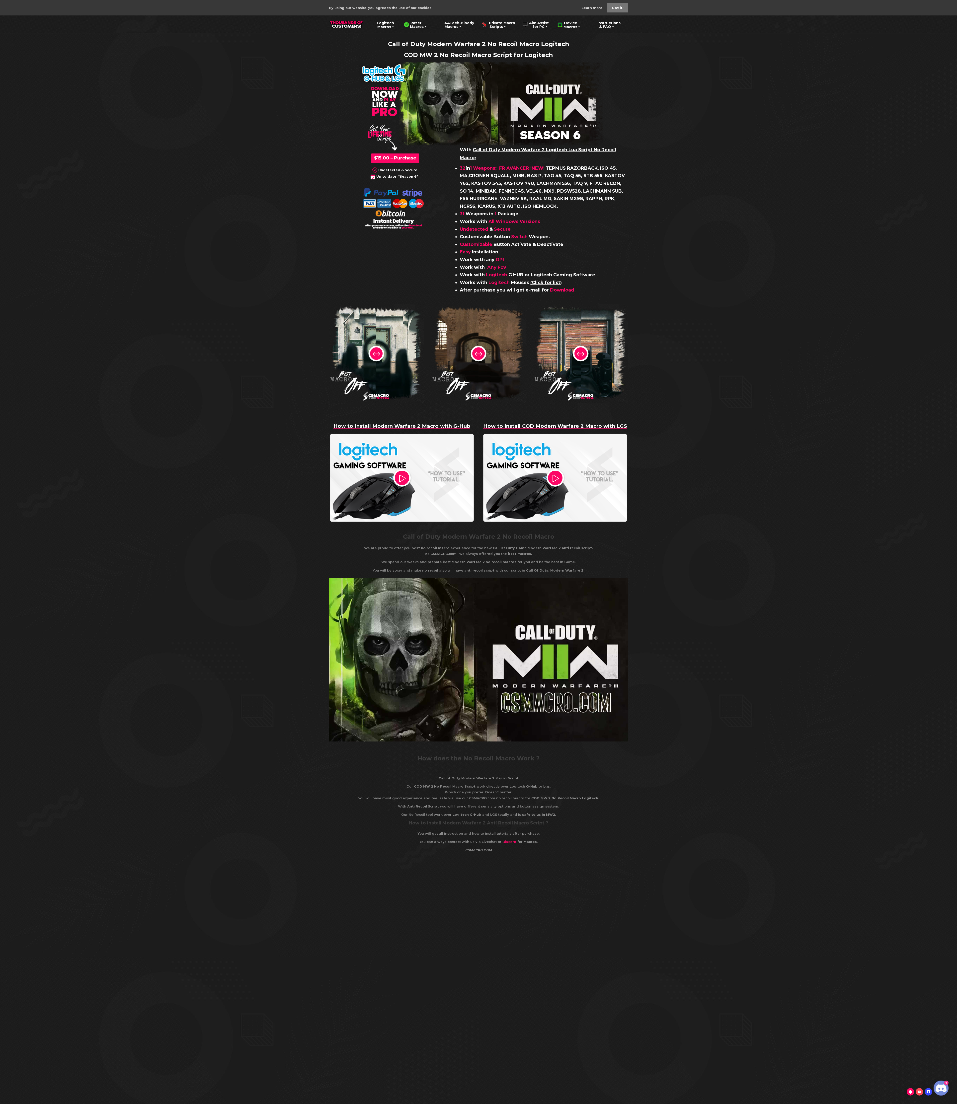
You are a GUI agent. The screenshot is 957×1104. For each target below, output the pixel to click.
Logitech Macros (382, 24)
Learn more (592, 8)
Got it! (618, 8)
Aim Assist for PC (536, 24)
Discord (509, 842)
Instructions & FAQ (605, 24)
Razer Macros (414, 24)
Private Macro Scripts (498, 24)
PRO (385, 111)
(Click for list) (546, 282)
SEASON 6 (550, 134)
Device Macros (567, 24)
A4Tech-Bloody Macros (455, 24)
